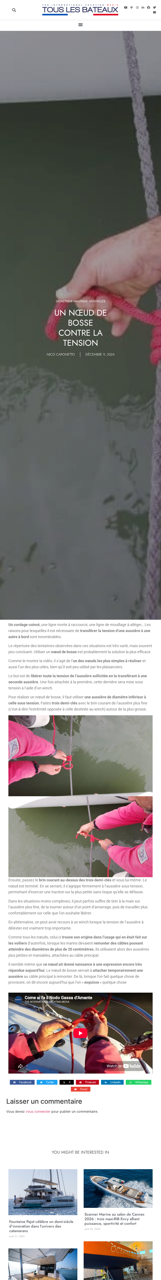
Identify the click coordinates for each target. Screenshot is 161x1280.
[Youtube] (125, 7)
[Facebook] (148, 7)
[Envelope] (154, 12)
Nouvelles (97, 301)
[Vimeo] (131, 7)
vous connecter (38, 1111)
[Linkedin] (143, 7)
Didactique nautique (72, 301)
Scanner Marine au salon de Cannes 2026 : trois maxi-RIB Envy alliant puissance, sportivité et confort (114, 1219)
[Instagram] (137, 7)
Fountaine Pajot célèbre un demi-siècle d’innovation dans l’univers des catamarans (41, 1226)
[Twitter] (154, 7)
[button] (13, 9)
